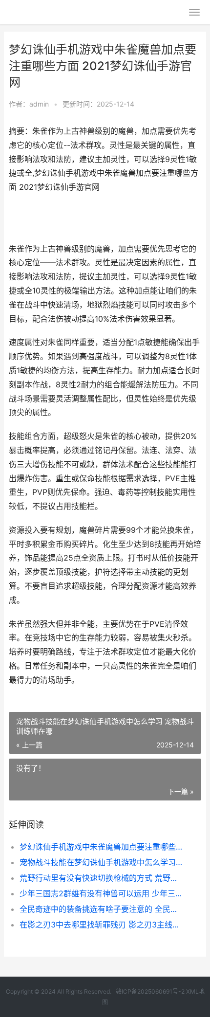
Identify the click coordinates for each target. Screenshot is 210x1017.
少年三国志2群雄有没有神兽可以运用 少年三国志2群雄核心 (101, 893)
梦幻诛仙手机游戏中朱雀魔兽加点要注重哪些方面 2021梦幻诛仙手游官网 (101, 847)
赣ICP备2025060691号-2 (150, 991)
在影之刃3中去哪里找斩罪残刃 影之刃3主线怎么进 (101, 924)
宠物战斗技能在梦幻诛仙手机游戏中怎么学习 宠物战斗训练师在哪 (101, 862)
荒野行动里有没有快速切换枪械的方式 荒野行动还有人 (101, 878)
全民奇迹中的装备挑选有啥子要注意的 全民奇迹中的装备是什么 (101, 909)
